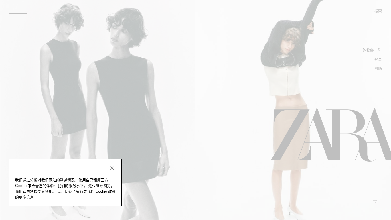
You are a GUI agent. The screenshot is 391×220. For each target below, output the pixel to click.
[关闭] (112, 168)
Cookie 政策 (106, 191)
